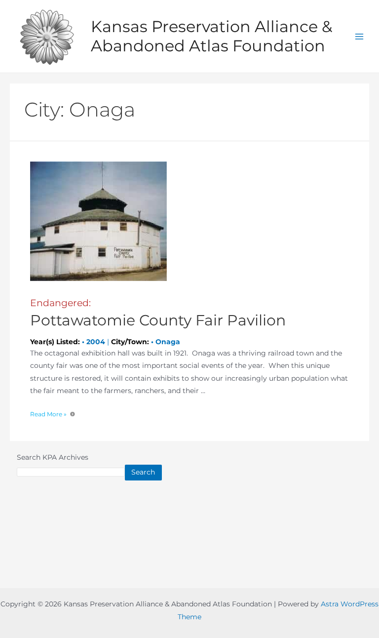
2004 (95, 342)
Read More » (48, 414)
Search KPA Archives (52, 457)
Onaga (167, 342)
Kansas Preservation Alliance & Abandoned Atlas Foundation (211, 36)
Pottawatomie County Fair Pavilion (158, 313)
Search (143, 472)
